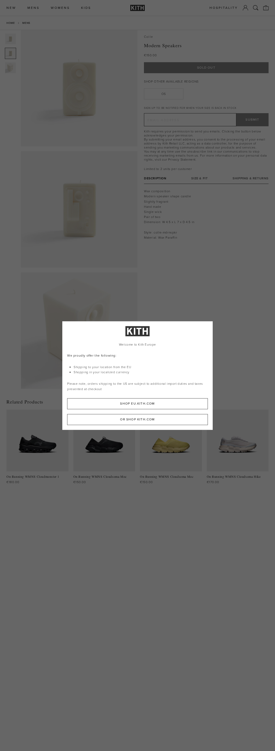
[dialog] (137, 375)
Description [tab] (155, 178)
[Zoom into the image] (79, 88)
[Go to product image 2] (10, 53)
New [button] (11, 8)
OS (163, 93)
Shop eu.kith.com (137, 403)
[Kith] (137, 8)
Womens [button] (60, 8)
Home (10, 23)
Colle (148, 37)
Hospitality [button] (223, 8)
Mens (26, 23)
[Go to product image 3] (10, 67)
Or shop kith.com (137, 419)
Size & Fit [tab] (199, 178)
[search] (255, 7)
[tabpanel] (206, 214)
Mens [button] (33, 8)
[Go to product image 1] (10, 39)
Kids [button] (86, 8)
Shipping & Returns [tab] (251, 178)
